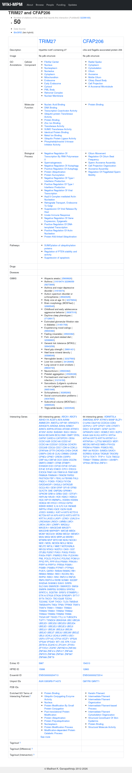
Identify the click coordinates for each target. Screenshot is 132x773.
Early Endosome (52, 83)
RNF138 (87, 450)
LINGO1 (55, 521)
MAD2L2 (65, 524)
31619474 (59, 281)
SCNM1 (65, 580)
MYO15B (57, 540)
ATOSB (66, 429)
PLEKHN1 (73, 555)
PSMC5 (105, 447)
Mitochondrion (51, 77)
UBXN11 (104, 459)
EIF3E (65, 466)
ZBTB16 (43, 644)
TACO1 (48, 598)
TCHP (51, 601)
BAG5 (42, 435)
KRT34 (112, 435)
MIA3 (41, 536)
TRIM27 (47, 41)
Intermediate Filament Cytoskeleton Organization (101, 713)
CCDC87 (53, 444)
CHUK (75, 450)
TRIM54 (95, 459)
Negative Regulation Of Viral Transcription (58, 192)
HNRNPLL (57, 499)
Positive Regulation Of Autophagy (61, 168)
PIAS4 (42, 555)
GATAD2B (68, 484)
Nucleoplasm (50, 68)
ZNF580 (51, 654)
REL (72, 573)
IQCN (63, 509)
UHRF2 (64, 635)
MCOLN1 (50, 533)
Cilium (91, 71)
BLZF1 (119, 419)
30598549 (49, 355)
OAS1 (66, 549)
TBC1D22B (58, 598)
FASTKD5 (44, 478)
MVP (49, 540)
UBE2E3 (61, 626)
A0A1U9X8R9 (46, 681)
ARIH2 (62, 425)
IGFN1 (69, 503)
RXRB (57, 580)
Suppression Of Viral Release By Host (60, 210)
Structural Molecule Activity (102, 727)
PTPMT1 (60, 567)
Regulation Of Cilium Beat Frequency (101, 158)
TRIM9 (68, 614)
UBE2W (67, 632)
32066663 (49, 340)
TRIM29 (43, 610)
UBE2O (42, 632)
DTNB (58, 462)
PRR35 (60, 564)
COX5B (73, 453)
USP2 (42, 638)
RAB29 (58, 570)
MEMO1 (75, 533)
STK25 (49, 595)
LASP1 (57, 518)
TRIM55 (60, 614)
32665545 (49, 306)
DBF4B (53, 459)
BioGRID (18, 32)
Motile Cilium (94, 77)
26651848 (49, 389)
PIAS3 (72, 552)
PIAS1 (57, 552)
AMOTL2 (55, 422)
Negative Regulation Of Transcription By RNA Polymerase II (61, 156)
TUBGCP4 (71, 617)
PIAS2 (65, 552)
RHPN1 (42, 577)
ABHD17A (44, 419)
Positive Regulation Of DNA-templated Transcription (58, 226)
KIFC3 (62, 515)
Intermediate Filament (99, 696)
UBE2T (50, 632)
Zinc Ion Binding (52, 123)
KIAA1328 (88, 435)
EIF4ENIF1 (95, 429)
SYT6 (41, 598)
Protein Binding (51, 119)
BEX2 (58, 435)
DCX (59, 459)
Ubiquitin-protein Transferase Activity (58, 115)
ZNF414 (51, 651)
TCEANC (43, 601)
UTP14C (49, 638)
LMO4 (42, 524)
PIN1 (65, 555)
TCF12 (86, 456)
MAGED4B (55, 527)
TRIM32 (60, 610)
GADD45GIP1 (46, 484)
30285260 (65, 392)
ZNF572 (43, 654)
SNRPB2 (51, 589)
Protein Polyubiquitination (57, 720)
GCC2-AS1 (44, 487)
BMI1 (64, 435)
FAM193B (73, 472)
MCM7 (42, 533)
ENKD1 (58, 469)
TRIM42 (69, 610)
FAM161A (62, 472)
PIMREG (57, 555)
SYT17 (76, 595)
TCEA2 (68, 598)
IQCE (57, 509)
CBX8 (71, 438)
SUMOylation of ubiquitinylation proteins (60, 247)
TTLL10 (62, 617)
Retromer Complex (53, 92)
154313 (86, 663)
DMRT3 (42, 462)
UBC (69, 620)
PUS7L (42, 570)
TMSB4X (73, 601)
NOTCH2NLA (68, 546)
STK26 (57, 595)
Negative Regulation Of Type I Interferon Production (59, 179)
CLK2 (57, 453)
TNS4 (54, 604)
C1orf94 (87, 422)
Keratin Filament (96, 693)
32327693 (69, 358)
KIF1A (50, 515)
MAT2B (64, 530)
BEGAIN (50, 435)
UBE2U (58, 632)
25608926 (67, 278)
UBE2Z (75, 632)
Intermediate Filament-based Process (102, 707)
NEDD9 (55, 543)
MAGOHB (44, 530)
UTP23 (57, 638)
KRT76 (42, 518)
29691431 (69, 349)
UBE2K (51, 629)
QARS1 (50, 570)
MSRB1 (70, 536)
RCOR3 (65, 573)
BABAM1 (58, 432)
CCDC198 (44, 444)
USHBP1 (113, 459)
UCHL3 (48, 635)
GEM (53, 487)
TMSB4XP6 (45, 604)
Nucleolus (49, 71)
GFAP (59, 487)
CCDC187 (66, 441)
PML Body (49, 89)
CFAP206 (93, 41)
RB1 (73, 570)
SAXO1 (112, 450)
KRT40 (86, 438)
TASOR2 (113, 453)
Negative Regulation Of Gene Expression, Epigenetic (58, 219)
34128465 (68, 361)
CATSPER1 (62, 438)
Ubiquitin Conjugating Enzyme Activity (59, 698)
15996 (42, 669)
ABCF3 (73, 416)
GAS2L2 (57, 484)
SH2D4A (43, 583)
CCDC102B (44, 441)
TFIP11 (101, 456)
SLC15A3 (43, 586)
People (50, 4)
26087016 (71, 312)
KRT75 (76, 515)
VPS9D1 (51, 641)
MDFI (115, 441)
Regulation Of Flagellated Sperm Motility (104, 173)
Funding (61, 4)
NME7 (58, 546)
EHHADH (43, 466)
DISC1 (86, 429)
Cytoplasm (49, 74)
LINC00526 (44, 521)
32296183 (85, 17)
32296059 (69, 281)
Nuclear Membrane (53, 95)
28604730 (49, 367)
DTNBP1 (66, 462)
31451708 (62, 324)
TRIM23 (68, 607)
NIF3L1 (50, 546)
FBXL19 (60, 478)
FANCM (62, 475)
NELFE (42, 546)
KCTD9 (42, 515)
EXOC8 (42, 472)
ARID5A (54, 425)
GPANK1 (67, 490)
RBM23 (42, 573)
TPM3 (61, 604)
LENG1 (65, 518)
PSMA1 (69, 564)
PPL (47, 561)
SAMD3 (104, 450)
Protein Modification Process (58, 727)
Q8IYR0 (87, 681)
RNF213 (64, 577)
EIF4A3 (72, 466)
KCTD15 (74, 512)
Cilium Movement (97, 153)
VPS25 (73, 638)
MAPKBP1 (55, 530)
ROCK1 (95, 450)
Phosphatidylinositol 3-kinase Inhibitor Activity (58, 143)
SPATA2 (71, 589)
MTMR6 (43, 540)
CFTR (52, 450)
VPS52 (86, 462)
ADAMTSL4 (110, 416)
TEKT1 (93, 456)
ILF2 (61, 506)
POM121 (75, 558)
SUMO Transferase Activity (58, 129)
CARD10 (51, 438)
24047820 (49, 398)
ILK (66, 506)
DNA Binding (50, 107)
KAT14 (59, 512)
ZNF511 (103, 462)
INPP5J (43, 509)
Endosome (49, 80)
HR (48, 503)
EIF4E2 (49, 469)
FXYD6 (67, 481)
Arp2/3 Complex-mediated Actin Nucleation (60, 198)
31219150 (59, 380)
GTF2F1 (73, 493)
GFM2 (73, 487)
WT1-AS (60, 641)
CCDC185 (56, 441)
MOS (53, 536)
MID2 (47, 536)
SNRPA (42, 589)
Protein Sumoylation (54, 174)
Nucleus (48, 64)
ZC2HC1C (53, 644)
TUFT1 (42, 620)
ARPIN (50, 429)
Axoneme (93, 74)
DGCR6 (72, 459)
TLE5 (65, 601)
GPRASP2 (88, 432)
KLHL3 (97, 435)
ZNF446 (69, 651)
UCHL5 (56, 635)
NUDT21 (58, 549)
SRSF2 (62, 592)
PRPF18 (43, 564)
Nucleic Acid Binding (54, 104)
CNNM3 (65, 453)
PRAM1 (64, 561)
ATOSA (58, 429)
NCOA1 (73, 540)
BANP (112, 419)
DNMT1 (51, 462)
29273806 (49, 284)
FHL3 (75, 478)
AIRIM (66, 419)
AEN (60, 419)
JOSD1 (42, 512)
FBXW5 (68, 478)
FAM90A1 (53, 475)
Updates (72, 4)
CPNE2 (42, 456)
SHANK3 (52, 583)
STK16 (42, 595)
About (30, 4)
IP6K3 (50, 509)
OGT (72, 549)
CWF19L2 (44, 459)
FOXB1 (51, 481)
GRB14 (51, 493)
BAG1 (67, 432)
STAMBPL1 (73, 592)
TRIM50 (51, 614)
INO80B (72, 506)
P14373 (57, 681)
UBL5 (41, 635)
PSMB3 (51, 567)
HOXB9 (74, 499)
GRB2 (59, 493)
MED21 (66, 533)
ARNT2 (42, 429)
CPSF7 (101, 425)
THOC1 (58, 601)
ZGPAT (53, 647)
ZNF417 (60, 651)
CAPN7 (42, 438)
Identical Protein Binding (56, 132)
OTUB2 (42, 552)
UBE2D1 (43, 623)
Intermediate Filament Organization (99, 701)
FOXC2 (59, 481)
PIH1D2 (111, 444)
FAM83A (43, 475)
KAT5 (66, 512)
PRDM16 (87, 447)
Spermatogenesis (53, 162)
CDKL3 (73, 447)
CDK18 (65, 447)
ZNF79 (50, 657)
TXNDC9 (50, 620)
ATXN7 (42, 432)
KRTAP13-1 (111, 438)
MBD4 (72, 530)
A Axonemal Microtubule (100, 86)
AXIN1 (50, 432)
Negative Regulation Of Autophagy (61, 165)
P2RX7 (50, 552)
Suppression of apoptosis (57, 257)
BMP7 (70, 435)
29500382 (49, 330)
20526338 (71, 374)
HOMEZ (105, 432)
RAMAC (67, 570)
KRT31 (104, 435)
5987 (41, 663)
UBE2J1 (43, 629)
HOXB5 (66, 499)
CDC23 (51, 447)
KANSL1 (51, 512)
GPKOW (43, 493)
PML (41, 558)
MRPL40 (61, 536)
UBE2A (76, 620)
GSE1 (66, 493)
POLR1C (56, 558)
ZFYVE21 (44, 647)
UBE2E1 (43, 626)
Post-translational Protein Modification (56, 713)
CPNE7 (50, 456)
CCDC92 (63, 444)
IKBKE (49, 506)
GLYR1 (112, 429)
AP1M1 (64, 422)
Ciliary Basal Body (97, 80)
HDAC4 (73, 496)
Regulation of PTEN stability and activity (60, 253)
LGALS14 (74, 518)
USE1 (71, 635)
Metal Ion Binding (53, 135)
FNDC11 (43, 481)
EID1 (51, 466)
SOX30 (96, 453)
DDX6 (65, 459)
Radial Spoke (95, 61)
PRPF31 (52, 564)
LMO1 (70, 521)
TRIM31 (51, 610)
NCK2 (66, 540)
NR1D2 (42, 549)
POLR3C (66, 558)
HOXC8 (42, 503)
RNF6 (42, 580)
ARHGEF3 (73, 422)
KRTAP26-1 (89, 441)
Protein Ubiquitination (54, 171)
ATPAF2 (74, 429)
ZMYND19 (62, 647)
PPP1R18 (55, 561)
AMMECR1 (44, 422)
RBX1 (58, 573)
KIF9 (56, 515)
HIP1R (47, 499)
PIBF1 (49, 555)
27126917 (49, 318)
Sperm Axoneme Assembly (102, 162)
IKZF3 (119, 432)
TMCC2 (115, 456)
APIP (96, 419)
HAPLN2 (43, 496)
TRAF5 (42, 607)
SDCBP (74, 580)
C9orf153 (95, 422)
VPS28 (42, 641)
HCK (58, 496)
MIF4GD (95, 444)
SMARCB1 (54, 586)
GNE (50, 490)
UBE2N (68, 629)
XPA (67, 641)
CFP (95, 425)
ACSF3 (53, 419)
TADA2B (104, 453)
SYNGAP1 (67, 595)
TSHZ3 (53, 617)
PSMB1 (43, 567)
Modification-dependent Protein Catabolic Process (59, 731)
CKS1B (50, 453)
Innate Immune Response (57, 215)
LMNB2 (63, 521)
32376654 (71, 300)
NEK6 (70, 543)
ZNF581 (60, 654)
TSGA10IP (44, 617)
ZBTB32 (95, 462)
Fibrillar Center (51, 61)
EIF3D (57, 466)
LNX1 (48, 524)
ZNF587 (69, 654)
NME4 (103, 444)
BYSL (77, 435)
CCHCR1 (72, 444)
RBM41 (50, 573)
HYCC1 (54, 503)
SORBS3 (61, 589)
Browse (40, 4)
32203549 (69, 407)
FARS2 (70, 475)
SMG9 (75, 586)
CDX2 (113, 422)
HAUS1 (52, 496)
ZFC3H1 (62, 644)
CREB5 (58, 456)
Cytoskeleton (94, 68)
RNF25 (72, 577)
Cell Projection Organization (102, 165)
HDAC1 (65, 496)
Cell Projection (95, 83)
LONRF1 (56, 524)
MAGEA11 (44, 527)
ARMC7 (70, 425)
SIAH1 (61, 583)
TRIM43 (43, 614)
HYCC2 (62, 503)
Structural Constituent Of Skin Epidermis (103, 719)
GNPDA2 (57, 490)
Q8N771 (95, 681)
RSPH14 (49, 580)
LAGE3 (50, 518)
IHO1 (112, 432)
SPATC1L (43, 592)
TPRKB (68, 604)
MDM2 (59, 533)
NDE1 (42, 543)
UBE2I (70, 626)
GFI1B (66, 487)
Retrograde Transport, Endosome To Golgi (60, 204)
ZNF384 (43, 651)
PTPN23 (69, 567)
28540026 (65, 296)
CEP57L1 (87, 425)
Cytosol (48, 86)
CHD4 (68, 450)
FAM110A (52, 472)
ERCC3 (72, 469)
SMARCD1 (65, 586)
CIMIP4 (42, 453)
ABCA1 (65, 416)
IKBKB (42, 506)
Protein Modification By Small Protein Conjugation (59, 707)
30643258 (49, 346)
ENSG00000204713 (48, 675)
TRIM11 (50, 607)
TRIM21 (59, 607)
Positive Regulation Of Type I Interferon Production (59, 185)
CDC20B (43, 447)
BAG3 (73, 432)
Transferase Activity (54, 126)
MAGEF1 (66, 527)
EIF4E (42, 469)
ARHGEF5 (44, 425)
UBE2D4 (71, 623)
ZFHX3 (70, 644)
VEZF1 (65, 638)
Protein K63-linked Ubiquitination (60, 236)
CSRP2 (66, 456)
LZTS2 (98, 441)
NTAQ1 (50, 549)
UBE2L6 (60, 629)
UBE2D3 (61, 623)
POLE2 (47, 558)
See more (45, 736)
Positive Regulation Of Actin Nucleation (58, 232)
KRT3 (69, 515)
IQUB (69, 509)
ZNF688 (43, 657)
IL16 (56, 506)
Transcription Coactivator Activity (60, 110)
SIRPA (68, 583)
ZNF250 (72, 647)
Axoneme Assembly (98, 168)
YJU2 (73, 641)
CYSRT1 (115, 425)
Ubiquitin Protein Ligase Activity (60, 138)
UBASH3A (61, 620)
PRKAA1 (73, 561)
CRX (108, 425)
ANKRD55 (88, 419)
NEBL (48, 543)
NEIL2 (63, 543)
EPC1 (65, 469)
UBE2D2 (52, 623)
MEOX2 (87, 444)
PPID (41, 561)
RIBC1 (50, 577)
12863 (86, 669)
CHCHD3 (60, 450)
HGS (41, 499)
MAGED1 (107, 441)
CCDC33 (105, 422)
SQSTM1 (53, 592)
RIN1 (56, 577)
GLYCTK (43, 490)
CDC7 (59, 447)
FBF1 (52, 478)
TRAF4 (76, 604)
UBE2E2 (52, 626)
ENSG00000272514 (92, 675)
